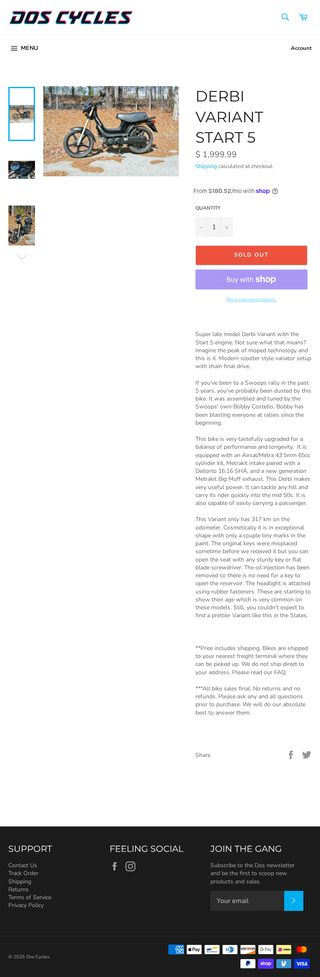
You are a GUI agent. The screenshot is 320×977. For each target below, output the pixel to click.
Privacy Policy (26, 905)
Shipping (206, 166)
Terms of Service (29, 897)
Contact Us (22, 865)
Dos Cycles (37, 957)
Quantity (207, 208)
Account (301, 48)
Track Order (23, 873)
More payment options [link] (251, 299)
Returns (18, 889)
